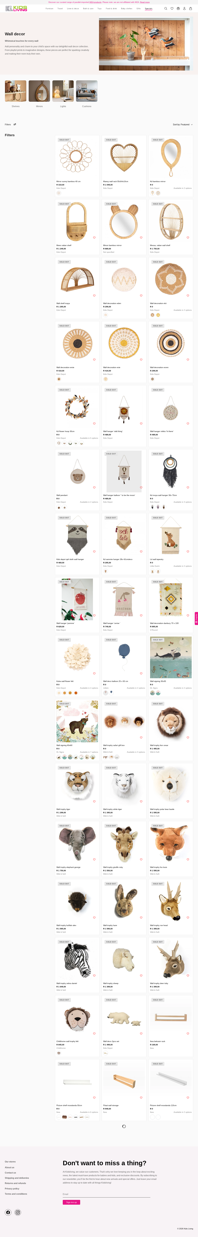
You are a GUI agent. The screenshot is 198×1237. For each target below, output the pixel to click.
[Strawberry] (75, 443)
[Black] (75, 1117)
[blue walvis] (152, 693)
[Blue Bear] (75, 757)
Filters (8, 124)
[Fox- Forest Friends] (152, 571)
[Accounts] (184, 8)
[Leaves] (58, 443)
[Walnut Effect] (64, 1117)
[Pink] (64, 693)
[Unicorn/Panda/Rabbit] (116, 757)
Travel (60, 9)
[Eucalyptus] (70, 443)
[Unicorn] (81, 757)
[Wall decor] (16, 8)
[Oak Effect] (81, 1117)
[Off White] (58, 693)
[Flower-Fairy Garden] (158, 571)
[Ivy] (105, 1053)
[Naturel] (58, 193)
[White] (105, 315)
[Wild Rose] (105, 693)
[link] (15, 94)
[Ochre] (158, 315)
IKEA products (95, 2)
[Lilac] (158, 507)
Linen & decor (73, 9)
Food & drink (111, 9)
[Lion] (58, 1053)
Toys (100, 9)
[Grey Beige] (87, 1117)
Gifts (139, 9)
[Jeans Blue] (111, 693)
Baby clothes (126, 9)
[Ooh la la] (105, 571)
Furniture (49, 9)
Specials (148, 9)
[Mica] (152, 193)
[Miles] (158, 193)
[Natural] (152, 315)
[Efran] (58, 507)
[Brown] (163, 507)
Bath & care (88, 9)
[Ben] (64, 507)
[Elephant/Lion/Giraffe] (105, 757)
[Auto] (92, 757)
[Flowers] (81, 443)
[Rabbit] (87, 757)
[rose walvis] (158, 693)
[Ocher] (105, 379)
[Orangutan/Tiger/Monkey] (111, 757)
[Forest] (64, 443)
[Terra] (75, 693)
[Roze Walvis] (64, 757)
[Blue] (152, 507)
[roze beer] (58, 757)
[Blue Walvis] (70, 757)
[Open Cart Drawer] (190, 8)
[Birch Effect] (70, 1117)
